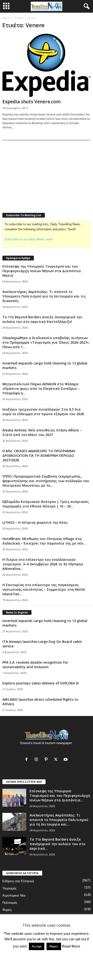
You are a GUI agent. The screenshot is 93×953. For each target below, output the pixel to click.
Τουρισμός (9, 888)
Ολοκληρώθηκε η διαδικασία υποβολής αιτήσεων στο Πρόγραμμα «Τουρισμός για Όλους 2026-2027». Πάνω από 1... (46, 342)
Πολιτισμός (9, 902)
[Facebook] (27, 760)
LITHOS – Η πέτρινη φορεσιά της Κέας (35, 522)
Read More (71, 946)
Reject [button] (53, 946)
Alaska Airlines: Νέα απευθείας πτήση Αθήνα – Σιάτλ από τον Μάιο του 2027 (42, 432)
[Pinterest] (47, 760)
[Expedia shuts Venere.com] (46, 65)
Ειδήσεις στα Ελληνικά (18, 881)
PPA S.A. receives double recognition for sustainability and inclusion (35, 664)
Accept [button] (36, 946)
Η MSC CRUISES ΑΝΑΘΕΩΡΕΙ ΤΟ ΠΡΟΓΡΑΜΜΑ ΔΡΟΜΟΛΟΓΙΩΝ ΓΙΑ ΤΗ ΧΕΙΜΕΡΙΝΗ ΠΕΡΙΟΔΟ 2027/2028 (38, 455)
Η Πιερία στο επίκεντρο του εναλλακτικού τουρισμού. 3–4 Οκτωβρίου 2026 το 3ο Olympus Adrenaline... (42, 564)
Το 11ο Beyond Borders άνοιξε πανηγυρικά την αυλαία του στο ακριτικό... (57, 844)
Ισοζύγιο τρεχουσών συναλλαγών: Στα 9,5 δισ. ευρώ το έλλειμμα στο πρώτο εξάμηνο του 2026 (43, 411)
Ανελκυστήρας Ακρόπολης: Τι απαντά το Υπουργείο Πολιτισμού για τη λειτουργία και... (59, 819)
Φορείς (7, 910)
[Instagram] (37, 760)
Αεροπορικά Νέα (14, 895)
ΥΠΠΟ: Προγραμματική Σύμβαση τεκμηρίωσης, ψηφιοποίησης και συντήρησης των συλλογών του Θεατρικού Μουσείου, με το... (45, 481)
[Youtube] (66, 760)
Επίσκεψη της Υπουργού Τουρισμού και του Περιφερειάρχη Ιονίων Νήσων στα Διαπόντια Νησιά (41, 271)
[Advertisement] (38, 173)
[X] (57, 760)
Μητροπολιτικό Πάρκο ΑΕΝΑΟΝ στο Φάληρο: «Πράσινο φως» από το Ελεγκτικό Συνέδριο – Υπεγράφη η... (41, 388)
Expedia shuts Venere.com (31, 102)
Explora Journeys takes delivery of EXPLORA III (40, 683)
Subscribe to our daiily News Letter (29, 239)
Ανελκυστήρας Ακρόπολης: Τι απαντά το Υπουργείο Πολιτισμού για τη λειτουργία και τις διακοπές (44, 296)
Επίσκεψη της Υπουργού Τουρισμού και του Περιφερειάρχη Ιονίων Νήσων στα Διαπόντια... (60, 795)
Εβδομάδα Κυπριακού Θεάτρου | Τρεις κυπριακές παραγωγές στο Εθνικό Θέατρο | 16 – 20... (45, 503)
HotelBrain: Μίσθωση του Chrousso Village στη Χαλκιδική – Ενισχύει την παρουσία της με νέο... (44, 540)
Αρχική (6, 18)
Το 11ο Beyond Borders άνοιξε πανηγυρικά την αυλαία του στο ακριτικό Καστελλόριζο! (42, 319)
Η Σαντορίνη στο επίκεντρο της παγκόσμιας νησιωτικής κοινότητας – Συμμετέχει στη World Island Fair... (43, 589)
